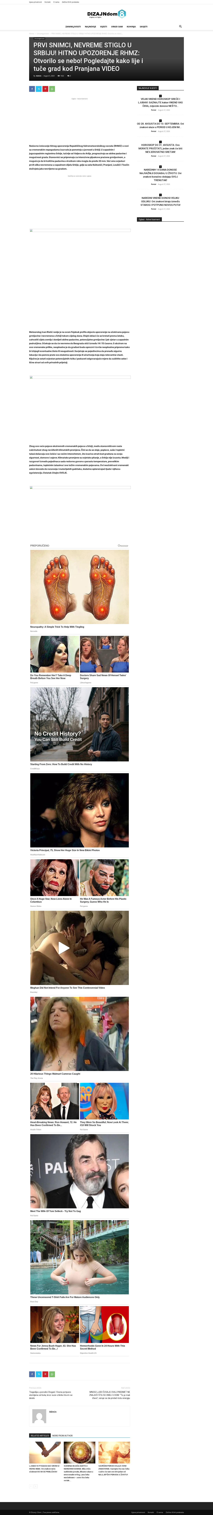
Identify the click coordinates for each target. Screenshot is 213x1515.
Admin (38, 76)
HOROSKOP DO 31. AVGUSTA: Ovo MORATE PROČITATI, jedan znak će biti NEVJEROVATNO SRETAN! (160, 148)
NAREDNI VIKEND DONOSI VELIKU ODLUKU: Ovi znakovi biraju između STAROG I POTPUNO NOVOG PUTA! (160, 201)
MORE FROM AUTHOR (62, 1436)
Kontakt (48, 2)
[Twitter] (39, 89)
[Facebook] (32, 89)
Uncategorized (43, 33)
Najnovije (90, 26)
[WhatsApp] (52, 89)
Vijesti (103, 26)
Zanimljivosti (73, 26)
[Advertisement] (79, 120)
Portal (153, 110)
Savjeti (144, 26)
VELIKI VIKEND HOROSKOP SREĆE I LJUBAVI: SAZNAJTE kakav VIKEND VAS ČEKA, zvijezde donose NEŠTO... (160, 102)
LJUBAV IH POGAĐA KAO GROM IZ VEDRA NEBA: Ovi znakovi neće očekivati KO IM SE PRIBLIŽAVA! (44, 1469)
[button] (180, 26)
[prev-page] (31, 1486)
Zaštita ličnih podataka (70, 2)
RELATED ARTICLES (40, 1436)
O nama (56, 2)
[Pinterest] (45, 89)
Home (31, 33)
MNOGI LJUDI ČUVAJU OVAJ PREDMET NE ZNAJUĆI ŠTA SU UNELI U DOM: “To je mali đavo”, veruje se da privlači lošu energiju (109, 1395)
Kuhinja (131, 26)
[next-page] (35, 1486)
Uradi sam (117, 26)
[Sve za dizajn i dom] (106, 13)
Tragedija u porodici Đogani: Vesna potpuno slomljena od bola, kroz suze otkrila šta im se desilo (50, 1395)
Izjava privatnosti (35, 2)
